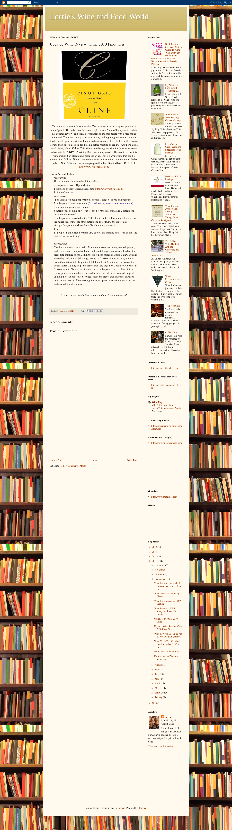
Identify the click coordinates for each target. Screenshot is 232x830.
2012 (154, 556)
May (157, 678)
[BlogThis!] (91, 311)
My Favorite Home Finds (166, 651)
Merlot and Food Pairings (173, 178)
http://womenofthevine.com (164, 368)
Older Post (132, 460)
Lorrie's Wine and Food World (99, 16)
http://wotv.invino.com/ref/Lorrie (166, 386)
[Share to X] (94, 311)
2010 (154, 703)
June (157, 674)
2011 (154, 561)
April (158, 683)
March (158, 688)
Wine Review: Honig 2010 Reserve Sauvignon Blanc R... (167, 585)
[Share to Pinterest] (101, 311)
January (159, 697)
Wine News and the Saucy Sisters (166, 595)
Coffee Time (171, 332)
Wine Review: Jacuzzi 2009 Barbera (167, 602)
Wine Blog (157, 402)
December (160, 565)
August (158, 664)
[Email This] (88, 311)
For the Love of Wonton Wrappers (166, 657)
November (160, 569)
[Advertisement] (93, 432)
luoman (121, 807)
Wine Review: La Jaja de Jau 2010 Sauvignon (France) (168, 635)
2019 (154, 547)
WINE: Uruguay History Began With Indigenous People (166, 406)
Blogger (142, 807)
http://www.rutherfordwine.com (166, 442)
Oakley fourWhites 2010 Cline (166, 620)
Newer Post (56, 460)
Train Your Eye (172, 305)
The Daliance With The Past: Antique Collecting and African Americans (165, 248)
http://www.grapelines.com (164, 496)
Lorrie (168, 717)
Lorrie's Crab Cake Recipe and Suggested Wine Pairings (173, 148)
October (159, 574)
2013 (154, 551)
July (157, 669)
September (160, 579)
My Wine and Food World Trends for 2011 (173, 87)
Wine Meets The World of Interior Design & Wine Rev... (167, 644)
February (159, 692)
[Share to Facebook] (98, 311)
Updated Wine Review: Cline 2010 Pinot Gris (168, 628)
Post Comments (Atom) (74, 465)
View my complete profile (160, 746)
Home (94, 460)
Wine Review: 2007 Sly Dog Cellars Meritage (173, 117)
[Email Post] (82, 310)
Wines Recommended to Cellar (173, 279)
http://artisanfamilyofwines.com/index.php (166, 427)
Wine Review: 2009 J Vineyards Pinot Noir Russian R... (165, 611)
